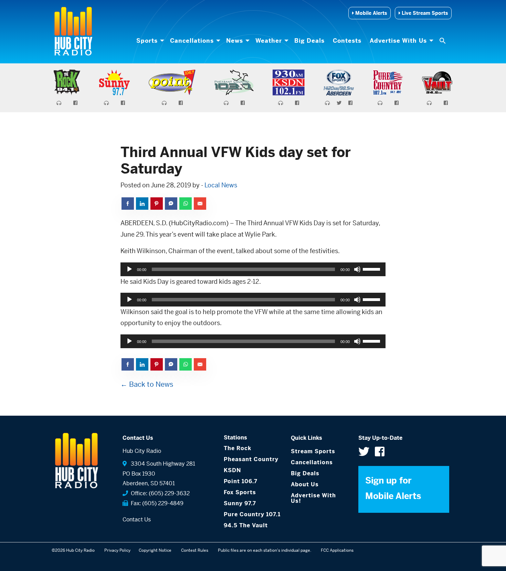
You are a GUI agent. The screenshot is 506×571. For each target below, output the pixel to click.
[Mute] (357, 269)
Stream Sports (313, 451)
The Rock (237, 448)
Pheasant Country (251, 459)
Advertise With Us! (313, 498)
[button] (443, 41)
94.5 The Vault (246, 525)
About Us (305, 484)
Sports (147, 40)
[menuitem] (149, 41)
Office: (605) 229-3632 (159, 493)
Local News (220, 185)
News (234, 40)
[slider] (372, 268)
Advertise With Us (398, 40)
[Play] (129, 269)
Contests (347, 40)
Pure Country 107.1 (252, 514)
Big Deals (309, 40)
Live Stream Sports (424, 13)
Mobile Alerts (370, 13)
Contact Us (137, 519)
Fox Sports (240, 492)
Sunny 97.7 (240, 503)
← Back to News (146, 384)
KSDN (232, 470)
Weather (268, 40)
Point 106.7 (240, 481)
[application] (253, 269)
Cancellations (192, 40)
